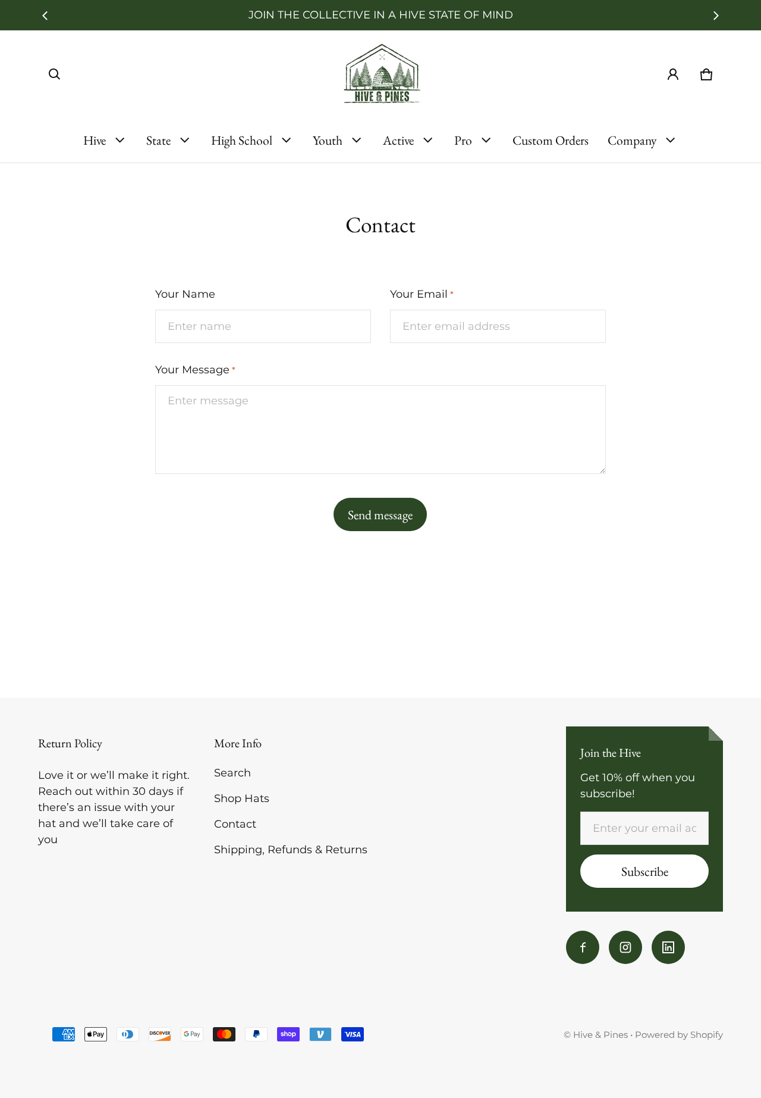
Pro (463, 140)
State (158, 140)
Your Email (422, 294)
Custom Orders (550, 140)
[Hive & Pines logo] (380, 74)
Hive (94, 140)
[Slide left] (45, 15)
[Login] (673, 74)
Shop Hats (241, 798)
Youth (327, 140)
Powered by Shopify (679, 1034)
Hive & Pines (600, 1034)
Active (398, 140)
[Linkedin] (668, 947)
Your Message (195, 369)
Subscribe (644, 871)
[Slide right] (716, 15)
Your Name (185, 294)
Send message (380, 514)
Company (632, 140)
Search (232, 772)
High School (241, 140)
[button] (54, 74)
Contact (235, 824)
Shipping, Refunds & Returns (290, 849)
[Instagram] (625, 947)
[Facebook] (582, 947)
